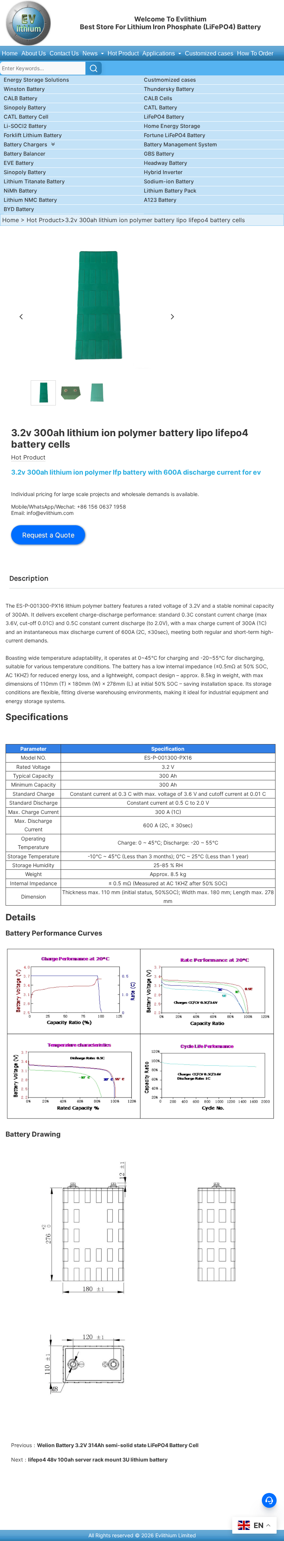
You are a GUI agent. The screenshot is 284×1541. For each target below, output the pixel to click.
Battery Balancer (24, 153)
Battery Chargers (25, 144)
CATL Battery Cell (26, 116)
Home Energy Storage (172, 126)
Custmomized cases (170, 80)
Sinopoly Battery (25, 107)
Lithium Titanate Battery (34, 181)
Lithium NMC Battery (30, 200)
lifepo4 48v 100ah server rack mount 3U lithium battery (98, 1459)
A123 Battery (160, 200)
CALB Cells (158, 98)
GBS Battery (159, 153)
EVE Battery (19, 163)
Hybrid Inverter (163, 172)
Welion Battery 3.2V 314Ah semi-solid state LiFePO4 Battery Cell (118, 1445)
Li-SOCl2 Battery (25, 126)
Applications (159, 53)
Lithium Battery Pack (170, 190)
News (90, 53)
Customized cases (209, 53)
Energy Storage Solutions (36, 80)
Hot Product (123, 53)
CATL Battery (160, 107)
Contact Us (64, 53)
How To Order (255, 53)
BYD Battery (19, 209)
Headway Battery (165, 163)
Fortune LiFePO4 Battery (174, 135)
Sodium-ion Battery (169, 181)
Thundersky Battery (169, 89)
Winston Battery (24, 89)
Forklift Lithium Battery (33, 135)
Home (10, 53)
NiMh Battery (20, 190)
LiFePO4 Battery (164, 116)
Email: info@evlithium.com (42, 513)
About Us (33, 53)
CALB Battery (20, 98)
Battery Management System (180, 144)
